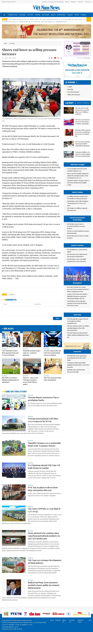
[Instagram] (58, 58)
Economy (22, 15)
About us (64, 621)
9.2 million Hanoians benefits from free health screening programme (77, 197)
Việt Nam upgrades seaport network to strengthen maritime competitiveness (77, 321)
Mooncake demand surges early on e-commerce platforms (31, 353)
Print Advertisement (73, 92)
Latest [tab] (69, 102)
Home (5, 43)
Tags (4, 294)
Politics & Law (12, 15)
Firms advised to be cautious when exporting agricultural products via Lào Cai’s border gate (44, 536)
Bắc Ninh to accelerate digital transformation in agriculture (10, 380)
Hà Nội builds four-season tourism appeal (77, 251)
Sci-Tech (30, 15)
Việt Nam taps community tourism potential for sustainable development (82, 144)
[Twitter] (52, 58)
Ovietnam (73, 2)
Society (37, 15)
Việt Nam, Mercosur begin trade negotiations (52, 379)
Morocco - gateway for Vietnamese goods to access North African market (30, 381)
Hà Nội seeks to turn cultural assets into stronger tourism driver (77, 255)
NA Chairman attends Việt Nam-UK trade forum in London (44, 466)
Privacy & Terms (80, 621)
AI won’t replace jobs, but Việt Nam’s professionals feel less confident (52, 353)
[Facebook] (49, 58)
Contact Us (88, 2)
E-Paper (83, 15)
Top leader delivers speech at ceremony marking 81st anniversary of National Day (82, 133)
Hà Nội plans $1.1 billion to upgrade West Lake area (77, 209)
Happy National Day (61, 21)
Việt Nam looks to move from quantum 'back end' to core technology (10, 353)
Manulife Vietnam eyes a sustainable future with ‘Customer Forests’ (44, 444)
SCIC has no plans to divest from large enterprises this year (43, 488)
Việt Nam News (46, 8)
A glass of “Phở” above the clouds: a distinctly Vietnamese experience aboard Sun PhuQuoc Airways (77, 296)
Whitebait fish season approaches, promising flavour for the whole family (77, 358)
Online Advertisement (73, 94)
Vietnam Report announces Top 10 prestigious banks (43, 398)
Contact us (71, 621)
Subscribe (70, 89)
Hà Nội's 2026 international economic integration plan (78, 232)
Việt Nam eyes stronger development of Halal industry (44, 561)
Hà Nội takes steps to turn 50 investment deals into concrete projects (76, 226)
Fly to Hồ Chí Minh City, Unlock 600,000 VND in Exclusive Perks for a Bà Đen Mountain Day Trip (78, 289)
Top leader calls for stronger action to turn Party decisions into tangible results (78, 183)
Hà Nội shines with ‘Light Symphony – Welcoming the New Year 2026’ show (77, 203)
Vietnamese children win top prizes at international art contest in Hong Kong (82, 154)
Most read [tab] (83, 102)
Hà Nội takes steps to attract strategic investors (78, 237)
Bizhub (67, 2)
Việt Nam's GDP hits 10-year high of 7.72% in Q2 (44, 510)
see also (9, 328)
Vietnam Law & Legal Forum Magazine (52, 2)
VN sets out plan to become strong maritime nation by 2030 (77, 170)
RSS (90, 620)
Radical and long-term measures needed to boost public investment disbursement (43, 585)
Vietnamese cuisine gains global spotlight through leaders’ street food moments (78, 365)
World (77, 15)
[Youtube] (55, 58)
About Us (80, 2)
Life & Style (45, 15)
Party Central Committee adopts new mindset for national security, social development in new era (78, 176)
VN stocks (12, 294)
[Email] (61, 58)
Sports (53, 15)
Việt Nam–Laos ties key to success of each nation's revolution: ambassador (82, 122)
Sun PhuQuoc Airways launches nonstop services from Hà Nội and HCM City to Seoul (77, 303)
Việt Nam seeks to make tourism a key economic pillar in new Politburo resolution (82, 111)
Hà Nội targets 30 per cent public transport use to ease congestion (76, 260)
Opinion (70, 15)
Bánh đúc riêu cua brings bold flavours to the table (75, 371)
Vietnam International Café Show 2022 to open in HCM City (43, 420)
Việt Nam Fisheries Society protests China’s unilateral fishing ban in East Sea (78, 335)
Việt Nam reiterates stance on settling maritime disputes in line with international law (78, 328)
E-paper (70, 82)
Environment (61, 15)
